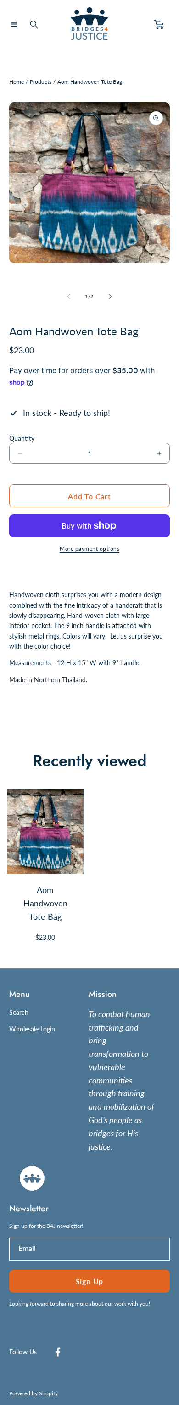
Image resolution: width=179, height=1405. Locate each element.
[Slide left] (69, 296)
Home (16, 81)
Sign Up (90, 1281)
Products (40, 81)
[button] (14, 24)
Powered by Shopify (33, 1393)
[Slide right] (110, 296)
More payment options (89, 548)
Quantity (21, 438)
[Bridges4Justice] (89, 24)
